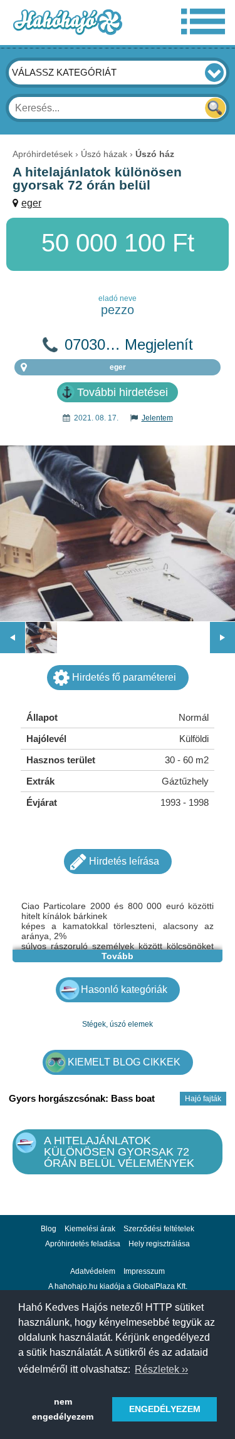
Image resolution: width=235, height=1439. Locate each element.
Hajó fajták (203, 1098)
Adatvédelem (92, 1271)
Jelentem (157, 418)
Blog (48, 1228)
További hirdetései (122, 392)
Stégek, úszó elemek (117, 1024)
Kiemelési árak (90, 1228)
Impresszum (144, 1271)
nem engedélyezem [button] (62, 1408)
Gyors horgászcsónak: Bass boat (82, 1098)
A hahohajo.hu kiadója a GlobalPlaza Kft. (117, 1286)
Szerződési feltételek (158, 1228)
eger (31, 203)
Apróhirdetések (43, 154)
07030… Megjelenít (129, 344)
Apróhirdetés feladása (82, 1243)
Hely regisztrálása (159, 1243)
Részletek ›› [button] (161, 1369)
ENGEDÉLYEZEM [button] (165, 1409)
